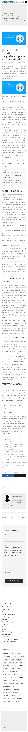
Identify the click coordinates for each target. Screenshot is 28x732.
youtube (5, 704)
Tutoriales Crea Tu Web (10, 639)
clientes (14, 656)
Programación (7, 627)
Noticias (4, 619)
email (12, 668)
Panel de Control (7, 624)
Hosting (15, 674)
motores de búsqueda (8, 683)
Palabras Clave (6, 686)
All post (14, 517)
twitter (4, 701)
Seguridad (5, 629)
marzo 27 (4, 62)
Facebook (19, 668)
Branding (17, 653)
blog (12, 653)
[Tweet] (20, 475)
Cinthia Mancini (11, 62)
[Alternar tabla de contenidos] (23, 170)
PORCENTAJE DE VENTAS (12, 173)
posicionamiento (7, 689)
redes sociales (6, 692)
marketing (5, 680)
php (14, 686)
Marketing (5, 617)
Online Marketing (13, 16)
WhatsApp (10, 701)
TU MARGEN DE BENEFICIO (12, 180)
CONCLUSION (8, 185)
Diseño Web (6, 609)
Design (13, 665)
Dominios (5, 612)
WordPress (18, 701)
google (4, 671)
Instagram (13, 677)
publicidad (16, 689)
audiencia (5, 653)
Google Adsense (13, 671)
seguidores (5, 695)
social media (11, 698)
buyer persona (6, 656)
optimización (19, 683)
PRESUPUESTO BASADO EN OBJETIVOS (12, 176)
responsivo (15, 692)
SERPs (4, 698)
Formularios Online (8, 614)
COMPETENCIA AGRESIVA (12, 183)
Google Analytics (7, 674)
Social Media (6, 634)
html (21, 674)
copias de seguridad (16, 659)
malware (21, 677)
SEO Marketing (7, 632)
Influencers (5, 677)
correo (4, 662)
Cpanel (21, 662)
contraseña (5, 659)
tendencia (19, 698)
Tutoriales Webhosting (10, 642)
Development (20, 665)
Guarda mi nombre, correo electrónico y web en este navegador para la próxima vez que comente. (13, 551)
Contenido (21, 656)
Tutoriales (5, 637)
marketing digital (14, 680)
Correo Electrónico (8, 607)
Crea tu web (6, 665)
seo (20, 695)
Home (4, 16)
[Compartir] (8, 475)
